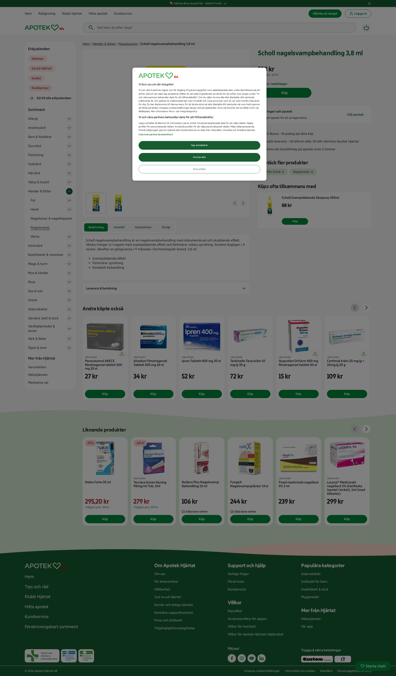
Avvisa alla (199, 157)
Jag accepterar (199, 145)
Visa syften (199, 169)
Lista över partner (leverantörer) (156, 134)
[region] (199, 124)
